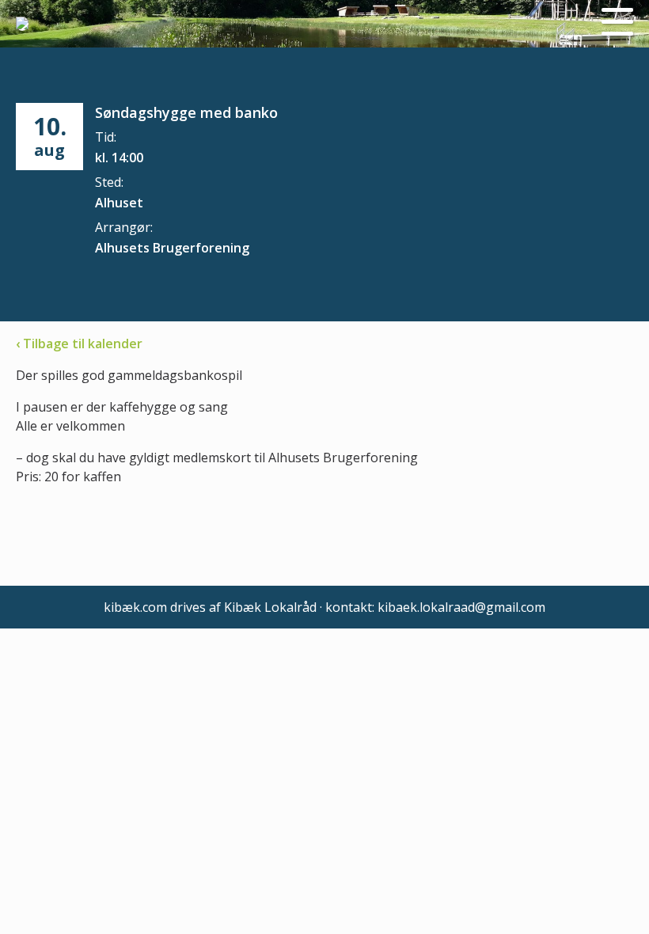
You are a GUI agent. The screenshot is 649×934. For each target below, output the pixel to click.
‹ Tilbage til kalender (79, 343)
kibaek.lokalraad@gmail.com (461, 607)
